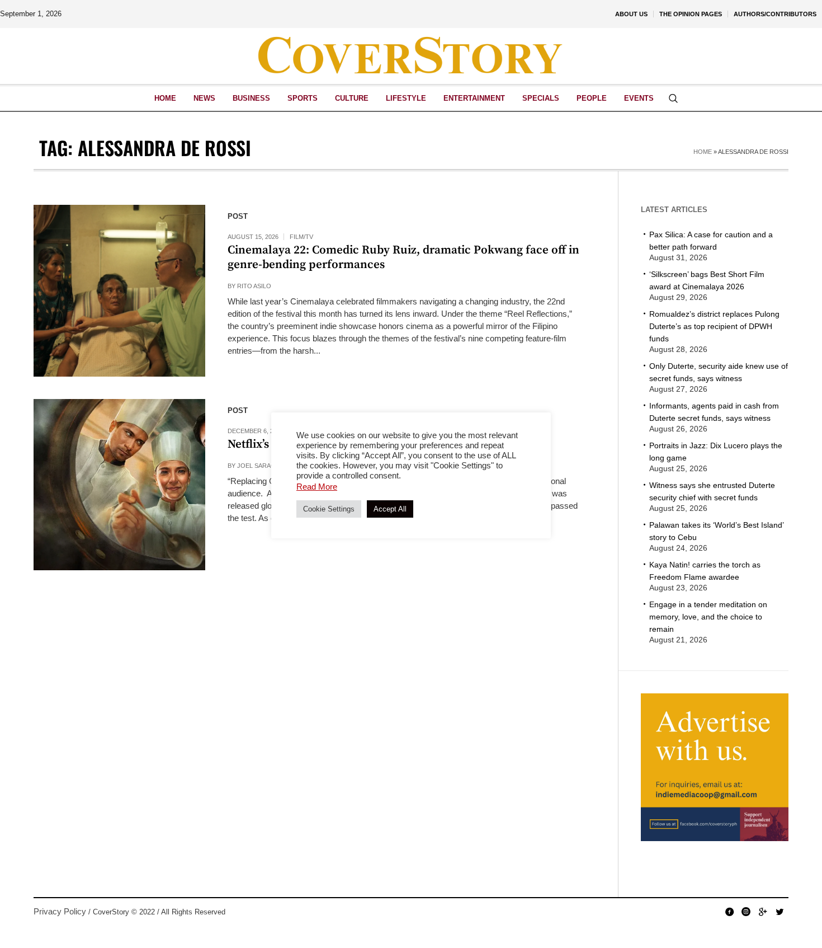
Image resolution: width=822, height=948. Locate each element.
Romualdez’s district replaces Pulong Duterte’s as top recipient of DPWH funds (714, 326)
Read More (316, 486)
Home (702, 151)
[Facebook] (729, 911)
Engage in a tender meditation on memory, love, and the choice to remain (708, 616)
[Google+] (762, 911)
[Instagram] (746, 911)
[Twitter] (779, 911)
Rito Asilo (254, 286)
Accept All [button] (390, 509)
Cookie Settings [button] (329, 509)
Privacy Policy (60, 911)
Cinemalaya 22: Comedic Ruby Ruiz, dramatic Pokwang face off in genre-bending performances (403, 257)
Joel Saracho (261, 465)
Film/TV (301, 236)
